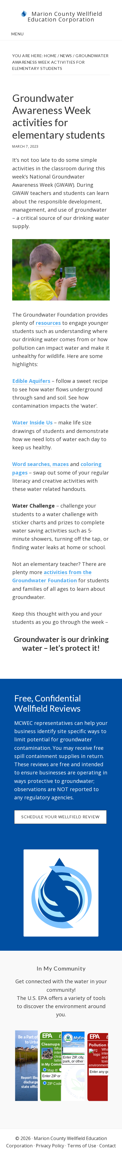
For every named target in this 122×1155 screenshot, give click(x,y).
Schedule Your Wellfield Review (60, 816)
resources (48, 322)
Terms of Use (81, 1146)
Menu (17, 33)
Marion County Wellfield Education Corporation (65, 16)
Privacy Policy (50, 1146)
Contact (107, 1146)
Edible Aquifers (31, 380)
